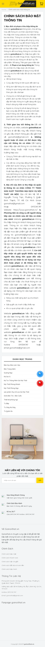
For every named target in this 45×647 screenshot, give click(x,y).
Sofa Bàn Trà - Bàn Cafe (13, 396)
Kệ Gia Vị (7, 377)
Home (4, 10)
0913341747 (23, 344)
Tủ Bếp (6, 403)
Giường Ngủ (8, 373)
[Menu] (3, 3)
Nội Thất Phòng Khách (12, 384)
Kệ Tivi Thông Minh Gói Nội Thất (15, 381)
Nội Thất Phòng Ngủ (11, 388)
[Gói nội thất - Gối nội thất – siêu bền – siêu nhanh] (22, 3)
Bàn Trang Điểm (10, 369)
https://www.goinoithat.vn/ (25, 210)
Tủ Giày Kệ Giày (10, 407)
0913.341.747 (36, 206)
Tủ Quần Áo (8, 411)
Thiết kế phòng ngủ (11, 400)
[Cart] (41, 4)
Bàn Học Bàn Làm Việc (12, 365)
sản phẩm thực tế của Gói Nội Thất (16, 392)
